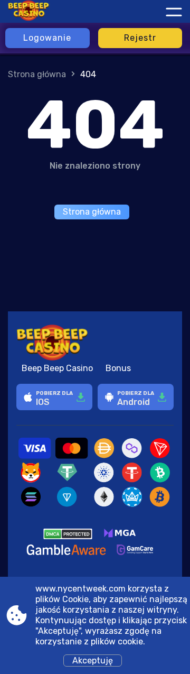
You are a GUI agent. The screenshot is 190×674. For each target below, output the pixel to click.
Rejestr (140, 38)
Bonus (118, 368)
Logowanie (47, 38)
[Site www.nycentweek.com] (53, 11)
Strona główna (37, 74)
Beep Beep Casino (57, 368)
